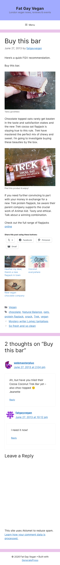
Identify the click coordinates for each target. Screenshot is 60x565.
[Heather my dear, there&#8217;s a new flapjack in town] (15, 262)
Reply (12, 399)
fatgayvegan (24, 412)
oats (46, 312)
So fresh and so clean (22, 325)
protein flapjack (14, 316)
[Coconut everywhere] (38, 262)
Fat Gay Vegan (30, 8)
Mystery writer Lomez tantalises (28, 321)
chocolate (15, 312)
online (8, 226)
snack (28, 316)
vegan (44, 316)
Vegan (13, 307)
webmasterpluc (24, 362)
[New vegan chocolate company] (15, 285)
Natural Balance (32, 312)
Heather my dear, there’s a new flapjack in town (13, 272)
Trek (36, 316)
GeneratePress (30, 560)
